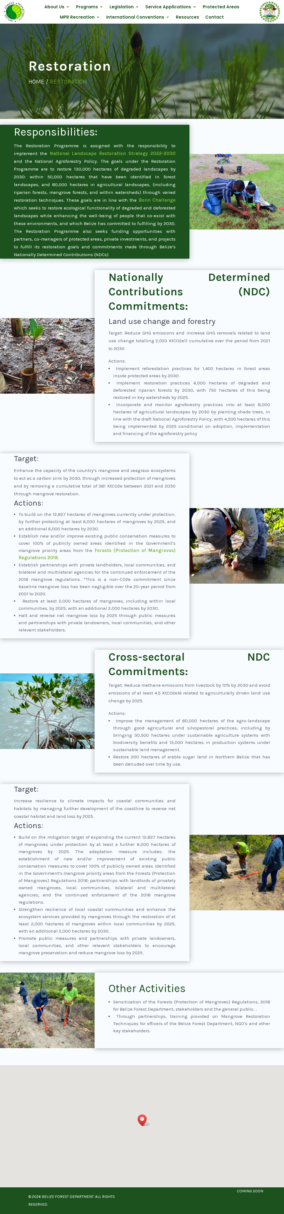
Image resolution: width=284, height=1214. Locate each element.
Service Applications (168, 7)
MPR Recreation (77, 17)
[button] (144, 1120)
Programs (87, 7)
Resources (187, 17)
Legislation (122, 7)
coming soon (250, 1191)
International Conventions (135, 17)
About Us (54, 7)
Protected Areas (221, 7)
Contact (214, 17)
